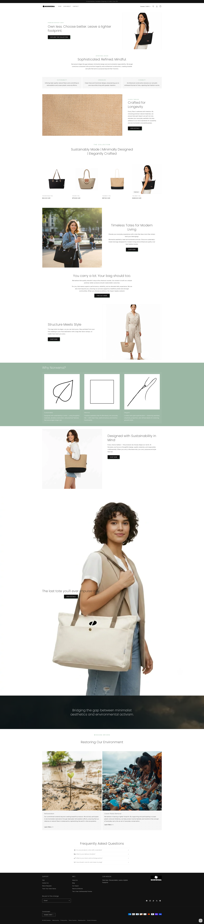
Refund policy (55, 920)
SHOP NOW (132, 249)
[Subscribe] (69, 900)
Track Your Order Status (49, 888)
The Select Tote (136, 196)
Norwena (48, 920)
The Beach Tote (106, 196)
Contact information (92, 920)
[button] (153, 6)
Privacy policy (64, 920)
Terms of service (72, 920)
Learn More (47, 827)
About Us (75, 880)
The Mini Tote (75, 196)
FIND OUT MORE (102, 295)
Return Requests (47, 885)
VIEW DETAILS (134, 128)
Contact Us (45, 883)
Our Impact (75, 885)
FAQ (43, 880)
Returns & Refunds (77, 888)
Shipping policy (82, 920)
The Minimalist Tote (47, 196)
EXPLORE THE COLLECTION (59, 37)
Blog (73, 883)
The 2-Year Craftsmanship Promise (82, 891)
